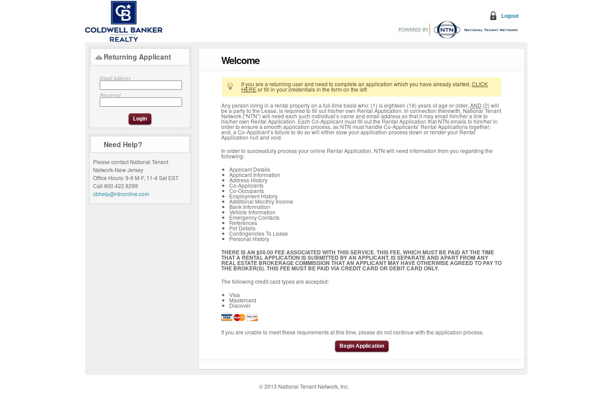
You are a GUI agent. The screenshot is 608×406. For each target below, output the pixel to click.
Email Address (115, 78)
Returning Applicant (137, 57)
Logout (510, 16)
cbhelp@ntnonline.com (121, 193)
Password (110, 95)
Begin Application (362, 346)
